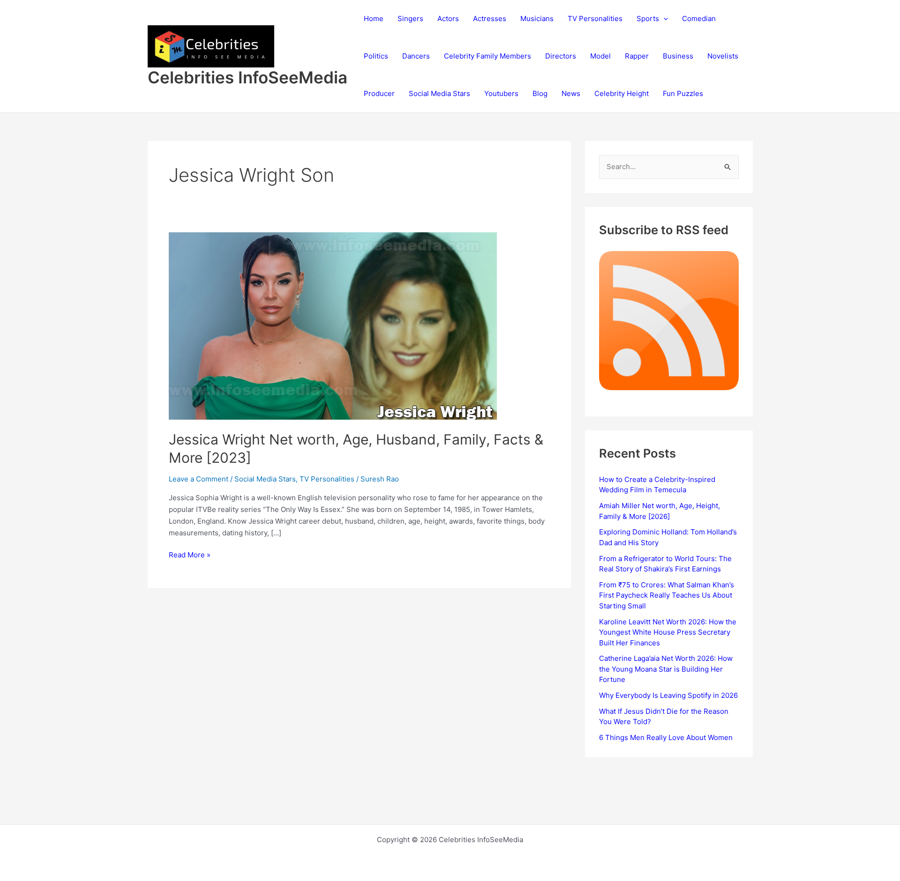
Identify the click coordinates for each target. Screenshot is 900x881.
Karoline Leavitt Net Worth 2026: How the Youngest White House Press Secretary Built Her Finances (667, 632)
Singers (410, 18)
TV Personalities (595, 18)
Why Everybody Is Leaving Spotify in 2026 (668, 695)
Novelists (722, 56)
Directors (560, 56)
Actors (448, 18)
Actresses (489, 18)
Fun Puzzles (683, 93)
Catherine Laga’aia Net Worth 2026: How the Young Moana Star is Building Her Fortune (666, 669)
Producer (379, 93)
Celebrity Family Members (487, 56)
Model (600, 56)
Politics (376, 56)
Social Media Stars (439, 93)
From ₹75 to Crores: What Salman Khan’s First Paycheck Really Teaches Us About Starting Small (666, 595)
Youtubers (501, 93)
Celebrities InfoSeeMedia (247, 77)
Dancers (416, 56)
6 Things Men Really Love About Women (666, 737)
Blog (540, 93)
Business (678, 56)
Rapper (637, 56)
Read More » (189, 555)
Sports (648, 18)
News (571, 93)
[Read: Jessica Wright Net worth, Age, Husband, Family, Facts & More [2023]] (333, 325)
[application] (663, 18)
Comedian (699, 18)
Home (373, 18)
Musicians (537, 18)
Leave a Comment (198, 478)
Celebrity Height (621, 93)
